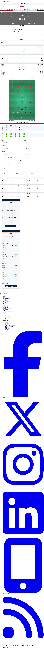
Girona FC (13, 23)
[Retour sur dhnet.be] (22, 1)
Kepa (42, 56)
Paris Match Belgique (6, 298)
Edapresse (4, 312)
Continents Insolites (6, 301)
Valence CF (15, 220)
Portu (3, 67)
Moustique (4, 299)
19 (39, 9)
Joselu (42, 46)
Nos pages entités (8, 329)
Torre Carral (4, 72)
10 (20, 9)
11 (22, 9)
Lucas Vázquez (40, 70)
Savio (2, 71)
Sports (23, 3)
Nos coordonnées (8, 317)
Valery (3, 65)
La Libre (4, 295)
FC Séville (15, 206)
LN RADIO (5, 303)
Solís (3, 74)
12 (24, 9)
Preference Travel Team (7, 308)
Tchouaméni (41, 48)
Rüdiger (41, 60)
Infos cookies (7, 323)
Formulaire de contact (8, 316)
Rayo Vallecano (9, 210)
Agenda (4, 305)
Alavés (10, 217)
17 (35, 9)
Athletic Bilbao (15, 213)
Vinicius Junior (40, 64)
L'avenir (4, 297)
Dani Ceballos (40, 67)
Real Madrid (31, 23)
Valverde (41, 71)
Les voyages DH (5, 306)
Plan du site (7, 327)
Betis (10, 220)
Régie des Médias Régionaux (8, 311)
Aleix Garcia (3, 56)
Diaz (42, 72)
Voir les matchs (10, 226)
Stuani (2, 58)
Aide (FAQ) (7, 315)
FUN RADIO (5, 302)
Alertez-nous (7, 318)
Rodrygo (41, 65)
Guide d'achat (7, 328)
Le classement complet (10, 286)
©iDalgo (1, 198)
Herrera (2, 73)
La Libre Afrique (5, 300)
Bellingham (41, 47)
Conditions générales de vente (10, 325)
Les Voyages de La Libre (7, 307)
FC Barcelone (9, 206)
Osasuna (15, 217)
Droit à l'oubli (7, 324)
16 (33, 9)
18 (37, 9)
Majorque (15, 210)
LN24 (4, 310)
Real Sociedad (9, 213)
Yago (3, 304)
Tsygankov (3, 64)
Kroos (42, 49)
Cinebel (4, 296)
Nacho (42, 58)
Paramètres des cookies (9, 326)
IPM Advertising (5, 309)
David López (3, 66)
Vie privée (6, 322)
